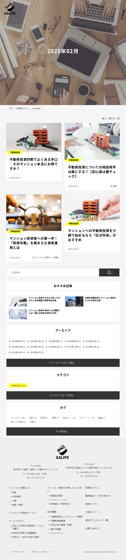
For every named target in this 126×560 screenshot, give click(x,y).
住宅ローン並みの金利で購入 (26, 536)
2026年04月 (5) (92, 341)
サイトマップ (18, 551)
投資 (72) (33, 418)
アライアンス (56, 533)
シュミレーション (58, 499)
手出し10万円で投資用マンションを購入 (28, 527)
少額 (14, 500)
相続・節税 (17, 504)
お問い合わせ (92, 528)
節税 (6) (44, 418)
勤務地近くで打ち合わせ (98, 495)
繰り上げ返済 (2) (18, 422)
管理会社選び (56, 495)
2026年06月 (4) (55, 341)
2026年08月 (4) (18, 341)
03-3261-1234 (33, 473)
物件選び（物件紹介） (61, 503)
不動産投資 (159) (18, 385)
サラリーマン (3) (87, 418)
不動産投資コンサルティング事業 (66, 516)
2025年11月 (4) (92, 346)
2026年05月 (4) (74, 341)
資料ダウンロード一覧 (96, 520)
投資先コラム (92, 487)
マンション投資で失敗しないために (64, 489)
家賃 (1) (33, 422)
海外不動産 (55, 529)
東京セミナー (92, 504)
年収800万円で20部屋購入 (24, 532)
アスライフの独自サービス (22, 512)
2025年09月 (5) (37, 352)
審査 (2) (101, 418)
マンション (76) (18, 418)
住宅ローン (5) (69, 418)
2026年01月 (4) (55, 346)
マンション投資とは (19, 487)
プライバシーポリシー (41, 551)
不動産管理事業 (57, 520)
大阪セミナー (92, 512)
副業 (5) (55, 418)
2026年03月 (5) (18, 346)
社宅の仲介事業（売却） (62, 524)
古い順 (116, 118)
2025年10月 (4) (18, 352)
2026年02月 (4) (37, 346)
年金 (14, 492)
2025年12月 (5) (74, 346)
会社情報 (51, 511)
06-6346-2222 (87, 472)
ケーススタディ (17, 521)
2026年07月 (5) (37, 341)
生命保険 (16, 496)
